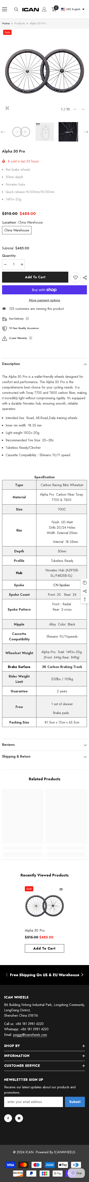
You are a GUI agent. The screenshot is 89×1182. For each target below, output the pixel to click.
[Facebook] (8, 1118)
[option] (44, 71)
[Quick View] (61, 889)
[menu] (4, 9)
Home (6, 23)
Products (19, 23)
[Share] (84, 278)
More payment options (44, 300)
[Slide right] (82, 975)
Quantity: (9, 255)
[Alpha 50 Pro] (44, 905)
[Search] (16, 9)
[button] (75, 109)
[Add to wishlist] (75, 277)
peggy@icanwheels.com (30, 1034)
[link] (22, 848)
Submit (75, 1101)
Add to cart (35, 277)
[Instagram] (19, 1118)
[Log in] (44, 9)
